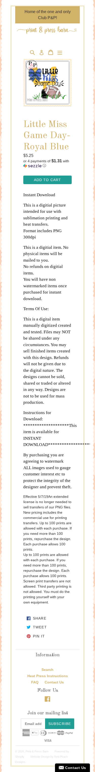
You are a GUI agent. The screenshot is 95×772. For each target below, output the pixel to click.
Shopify (19, 756)
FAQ (35, 682)
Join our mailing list (47, 713)
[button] (47, 163)
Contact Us (54, 682)
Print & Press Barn (37, 751)
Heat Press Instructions (47, 676)
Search (47, 670)
